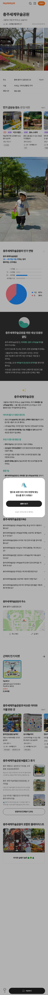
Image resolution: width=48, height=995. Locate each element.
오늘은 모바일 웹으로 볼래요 (24, 512)
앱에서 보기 (24, 504)
